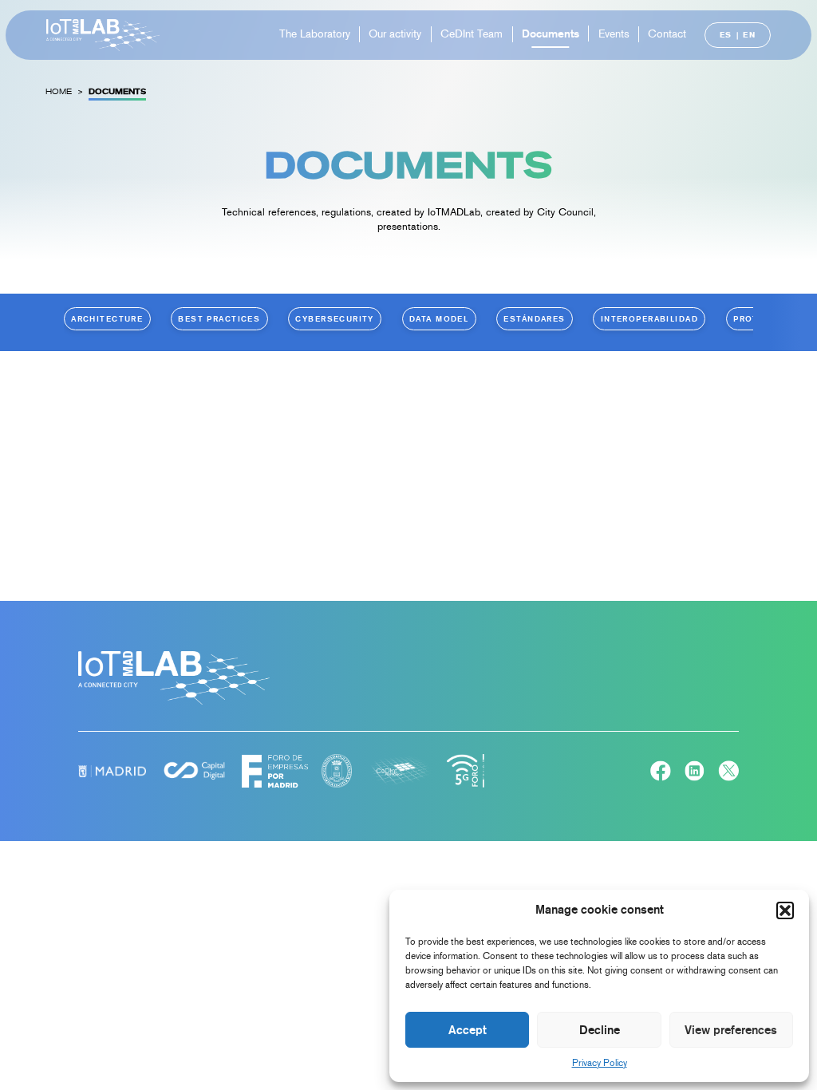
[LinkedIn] (695, 772)
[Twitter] (728, 772)
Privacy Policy (599, 1062)
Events (614, 34)
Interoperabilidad (649, 318)
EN (749, 34)
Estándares (534, 318)
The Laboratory (314, 34)
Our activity (395, 34)
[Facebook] (660, 772)
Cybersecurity (334, 318)
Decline (599, 1030)
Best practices (219, 318)
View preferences (731, 1030)
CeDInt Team (471, 34)
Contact (667, 34)
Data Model (438, 318)
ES (726, 34)
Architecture (107, 318)
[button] (785, 910)
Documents (550, 33)
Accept (467, 1030)
